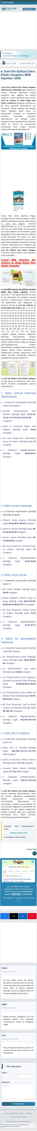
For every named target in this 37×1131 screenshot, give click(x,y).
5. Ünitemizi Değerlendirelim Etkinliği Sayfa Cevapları (19, 780)
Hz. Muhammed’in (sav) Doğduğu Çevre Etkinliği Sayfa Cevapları (19, 660)
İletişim (22, 1113)
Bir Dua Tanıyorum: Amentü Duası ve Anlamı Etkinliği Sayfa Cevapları (19, 549)
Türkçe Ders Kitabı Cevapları (18, 1117)
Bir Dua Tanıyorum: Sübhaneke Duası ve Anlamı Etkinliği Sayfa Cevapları (19, 441)
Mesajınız (6, 1082)
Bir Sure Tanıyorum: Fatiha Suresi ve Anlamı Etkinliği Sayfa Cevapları (19, 613)
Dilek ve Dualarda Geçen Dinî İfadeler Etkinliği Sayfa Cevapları (19, 429)
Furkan (8, 63)
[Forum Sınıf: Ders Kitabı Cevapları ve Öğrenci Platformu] (9, 8)
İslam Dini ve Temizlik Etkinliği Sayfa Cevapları (19, 751)
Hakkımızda (28, 1113)
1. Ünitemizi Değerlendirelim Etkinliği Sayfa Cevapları (19, 453)
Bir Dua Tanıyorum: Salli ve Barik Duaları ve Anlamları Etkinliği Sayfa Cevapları (19, 707)
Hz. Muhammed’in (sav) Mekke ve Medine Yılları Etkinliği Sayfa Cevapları (19, 695)
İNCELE (17, 2)
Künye (6, 1113)
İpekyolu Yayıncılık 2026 (18, 833)
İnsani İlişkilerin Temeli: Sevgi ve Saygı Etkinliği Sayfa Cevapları (19, 601)
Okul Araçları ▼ (29, 9)
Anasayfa (8, 53)
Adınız (4, 1072)
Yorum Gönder (18, 1104)
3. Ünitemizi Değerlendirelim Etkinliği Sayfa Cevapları (19, 625)
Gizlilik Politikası (14, 1113)
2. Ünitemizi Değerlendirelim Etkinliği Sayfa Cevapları (19, 561)
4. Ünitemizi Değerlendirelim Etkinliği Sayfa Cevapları (19, 719)
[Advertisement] (18, 30)
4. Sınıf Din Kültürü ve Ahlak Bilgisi (16, 56)
